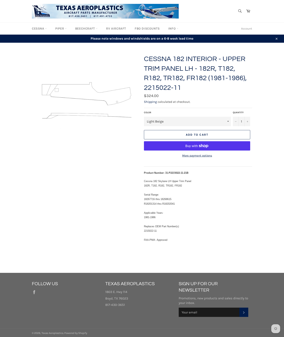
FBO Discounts (147, 28)
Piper (60, 28)
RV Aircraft (116, 28)
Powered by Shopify (75, 333)
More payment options (197, 155)
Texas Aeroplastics (52, 333)
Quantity (238, 112)
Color (147, 112)
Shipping (150, 102)
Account (246, 28)
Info (172, 28)
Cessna (38, 28)
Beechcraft (85, 28)
